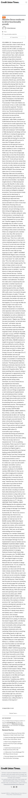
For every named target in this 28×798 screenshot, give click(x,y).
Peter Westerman (11, 28)
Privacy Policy (9, 794)
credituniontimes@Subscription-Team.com (14, 784)
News (4, 17)
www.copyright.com (11, 722)
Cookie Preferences (17, 794)
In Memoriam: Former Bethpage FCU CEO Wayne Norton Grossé (13, 753)
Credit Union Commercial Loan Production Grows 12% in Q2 (12, 748)
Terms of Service (22, 793)
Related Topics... (13, 713)
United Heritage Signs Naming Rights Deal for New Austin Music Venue (13, 738)
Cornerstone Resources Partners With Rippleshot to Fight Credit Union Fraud (14, 734)
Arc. (10, 793)
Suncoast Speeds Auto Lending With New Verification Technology (13, 757)
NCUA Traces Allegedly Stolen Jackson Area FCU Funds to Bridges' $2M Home (13, 743)
